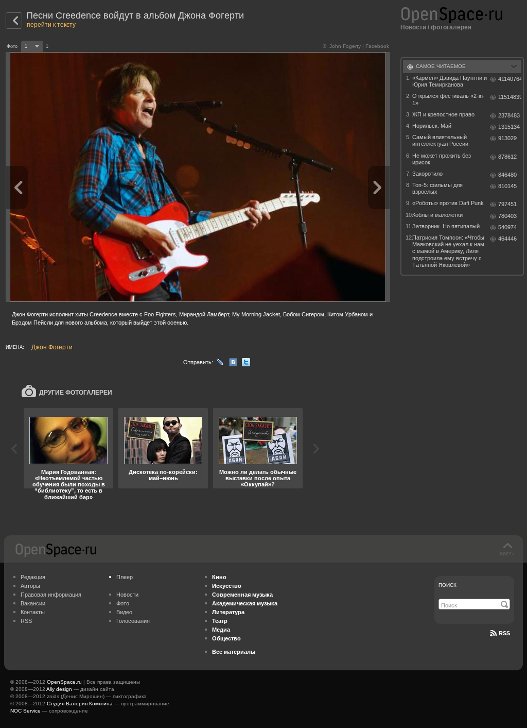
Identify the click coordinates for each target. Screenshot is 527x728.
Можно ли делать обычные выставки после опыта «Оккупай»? (257, 478)
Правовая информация (51, 594)
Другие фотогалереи (75, 392)
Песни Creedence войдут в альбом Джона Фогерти (135, 15)
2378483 (509, 115)
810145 (507, 186)
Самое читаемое (441, 66)
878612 (507, 157)
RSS (26, 621)
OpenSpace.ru (64, 682)
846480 (507, 175)
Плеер (124, 577)
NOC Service (25, 711)
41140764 (509, 79)
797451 (507, 204)
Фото (122, 603)
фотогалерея (451, 27)
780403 (507, 216)
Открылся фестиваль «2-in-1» (448, 99)
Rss (504, 633)
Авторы (30, 586)
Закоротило (427, 174)
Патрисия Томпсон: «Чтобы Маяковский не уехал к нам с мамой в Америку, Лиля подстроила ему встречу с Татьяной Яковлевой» (448, 251)
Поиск (447, 585)
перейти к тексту (51, 24)
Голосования (133, 621)
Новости (413, 27)
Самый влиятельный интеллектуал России (440, 140)
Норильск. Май (431, 126)
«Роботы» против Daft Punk (448, 203)
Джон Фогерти (52, 347)
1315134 (509, 127)
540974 (507, 227)
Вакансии (33, 603)
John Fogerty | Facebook (359, 46)
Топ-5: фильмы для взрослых (437, 188)
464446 (507, 238)
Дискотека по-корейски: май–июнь (163, 475)
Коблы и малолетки (437, 215)
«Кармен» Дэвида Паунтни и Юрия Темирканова (449, 81)
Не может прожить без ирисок (441, 159)
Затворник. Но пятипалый (446, 226)
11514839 (509, 97)
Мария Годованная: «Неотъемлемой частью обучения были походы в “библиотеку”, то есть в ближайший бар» (68, 484)
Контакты (33, 612)
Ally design (59, 689)
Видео (124, 612)
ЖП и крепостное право (443, 114)
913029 (507, 138)
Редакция (33, 577)
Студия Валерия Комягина (80, 703)
